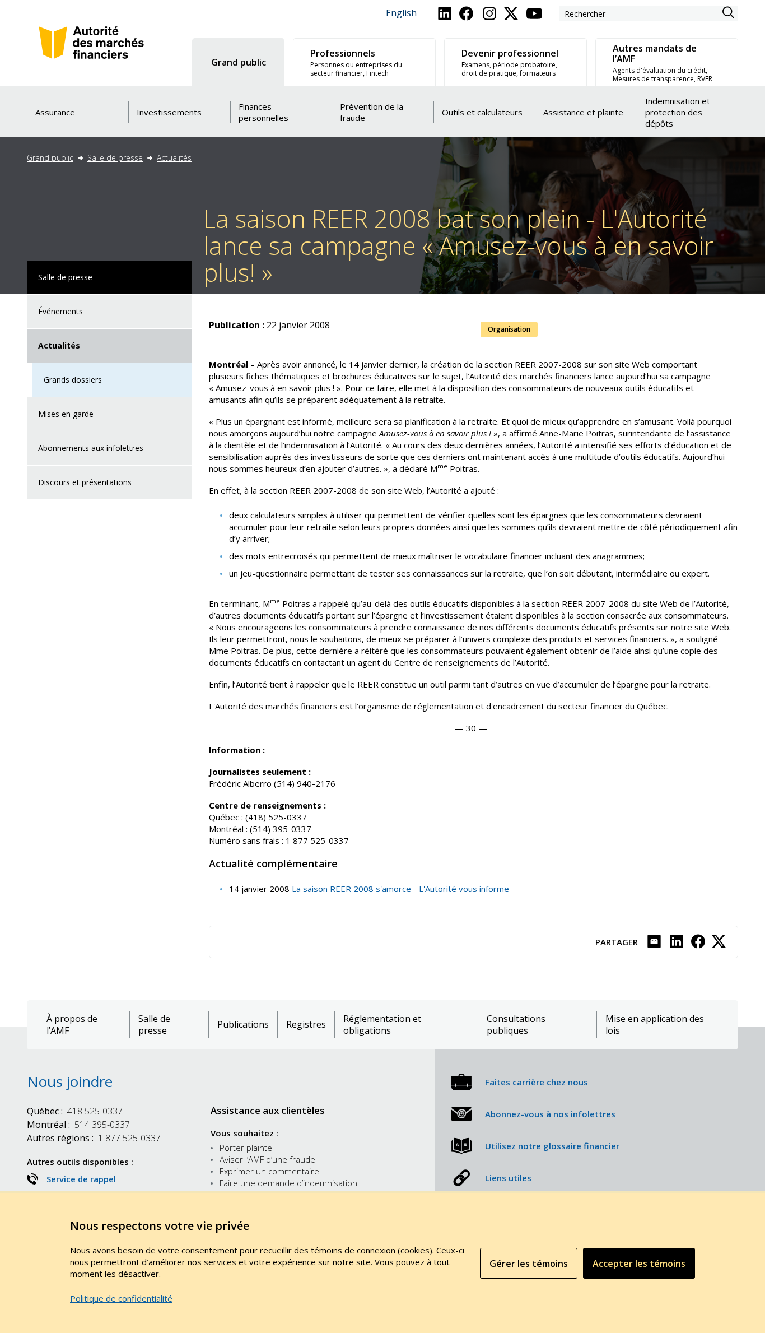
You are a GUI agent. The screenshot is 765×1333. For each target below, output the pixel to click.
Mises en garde (66, 413)
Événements (60, 311)
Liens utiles (508, 1177)
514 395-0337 (78, 1124)
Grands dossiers (73, 379)
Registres (306, 1024)
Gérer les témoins (528, 1263)
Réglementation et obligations (382, 1025)
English (401, 13)
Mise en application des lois (654, 1025)
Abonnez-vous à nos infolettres (550, 1114)
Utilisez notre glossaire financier (552, 1145)
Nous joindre (70, 1081)
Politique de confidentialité (121, 1298)
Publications (243, 1024)
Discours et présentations (85, 482)
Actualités (174, 157)
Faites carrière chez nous (536, 1082)
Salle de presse (115, 157)
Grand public (50, 157)
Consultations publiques (516, 1025)
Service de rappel (81, 1179)
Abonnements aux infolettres (90, 448)
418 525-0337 (75, 1111)
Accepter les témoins (639, 1263)
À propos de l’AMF (71, 1025)
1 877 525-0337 (94, 1138)
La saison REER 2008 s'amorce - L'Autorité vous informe (400, 888)
